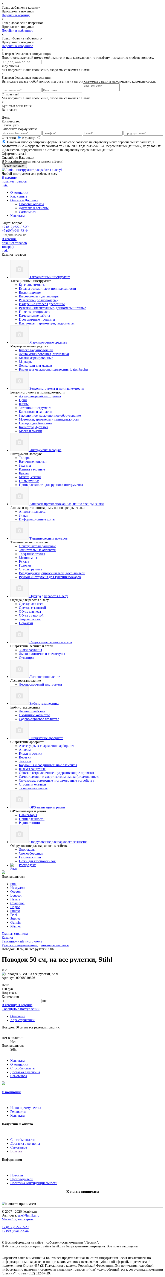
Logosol (15, 895)
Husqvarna (17, 888)
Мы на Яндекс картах (18, 1219)
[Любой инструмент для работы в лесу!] (32, 170)
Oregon (15, 891)
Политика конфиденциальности (33, 1183)
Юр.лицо (29, 138)
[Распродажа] (3, 872)
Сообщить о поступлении (21, 1009)
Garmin (15, 922)
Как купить (18, 196)
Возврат (16, 1151)
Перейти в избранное (17, 30)
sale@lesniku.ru (28, 1215)
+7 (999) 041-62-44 (15, 230)
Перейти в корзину (16, 15)
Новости (16, 1175)
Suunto (15, 911)
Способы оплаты (31, 204)
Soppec (15, 918)
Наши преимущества (25, 1108)
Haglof (15, 907)
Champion (17, 903)
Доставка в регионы (34, 208)
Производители (21, 1179)
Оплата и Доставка (24, 200)
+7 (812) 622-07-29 (15, 227)
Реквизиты (18, 1111)
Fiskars (15, 899)
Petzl (13, 915)
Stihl (13, 884)
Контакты (17, 215)
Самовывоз (27, 212)
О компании (19, 192)
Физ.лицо (9, 138)
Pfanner (15, 926)
